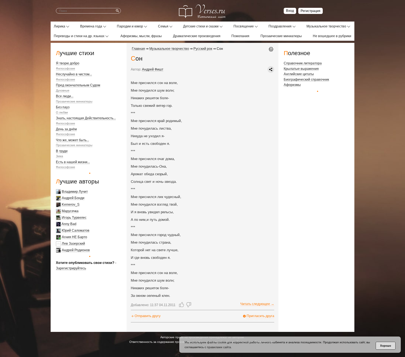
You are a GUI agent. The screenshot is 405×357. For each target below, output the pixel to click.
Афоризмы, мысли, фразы (141, 36)
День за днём (66, 129)
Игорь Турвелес (74, 217)
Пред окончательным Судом (78, 85)
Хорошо (385, 345)
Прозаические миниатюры (281, 36)
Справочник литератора (303, 63)
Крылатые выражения (301, 69)
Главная (138, 48)
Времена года (91, 26)
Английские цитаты (299, 74)
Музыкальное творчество (326, 26)
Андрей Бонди (73, 198)
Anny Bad (69, 224)
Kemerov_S (71, 204)
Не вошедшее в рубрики (332, 36)
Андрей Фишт (152, 69)
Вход (290, 10)
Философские (65, 68)
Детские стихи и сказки (201, 26)
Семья (163, 26)
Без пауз (62, 107)
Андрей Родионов (76, 250)
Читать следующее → (257, 304)
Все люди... (64, 96)
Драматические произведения (196, 36)
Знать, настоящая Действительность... (86, 118)
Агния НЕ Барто (74, 237)
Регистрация (310, 11)
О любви (62, 112)
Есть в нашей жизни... (73, 162)
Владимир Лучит (75, 191)
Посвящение (244, 26)
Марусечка (70, 211)
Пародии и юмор (130, 26)
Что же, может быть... (72, 140)
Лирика (59, 26)
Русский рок (202, 48)
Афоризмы (292, 85)
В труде (62, 151)
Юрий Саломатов (75, 230)
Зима (59, 156)
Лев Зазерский (73, 243)
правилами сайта (219, 347)
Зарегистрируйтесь (71, 268)
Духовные (62, 90)
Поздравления (280, 26)
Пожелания (240, 36)
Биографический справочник (306, 79)
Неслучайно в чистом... (74, 74)
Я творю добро (67, 63)
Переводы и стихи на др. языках (79, 36)
